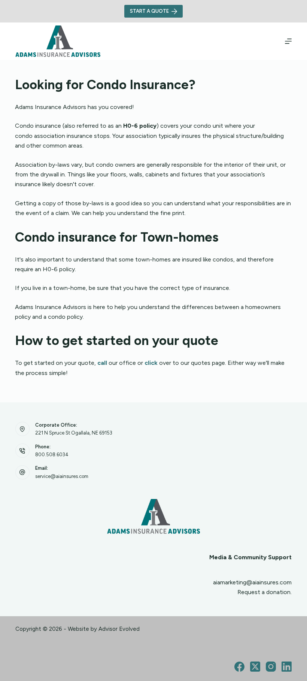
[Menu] (288, 41)
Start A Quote (149, 11)
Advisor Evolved (119, 629)
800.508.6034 (52, 454)
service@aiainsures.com (61, 476)
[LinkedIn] (287, 667)
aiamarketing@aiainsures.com (252, 582)
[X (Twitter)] (255, 667)
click (151, 362)
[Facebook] (239, 667)
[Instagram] (271, 667)
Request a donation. (264, 592)
